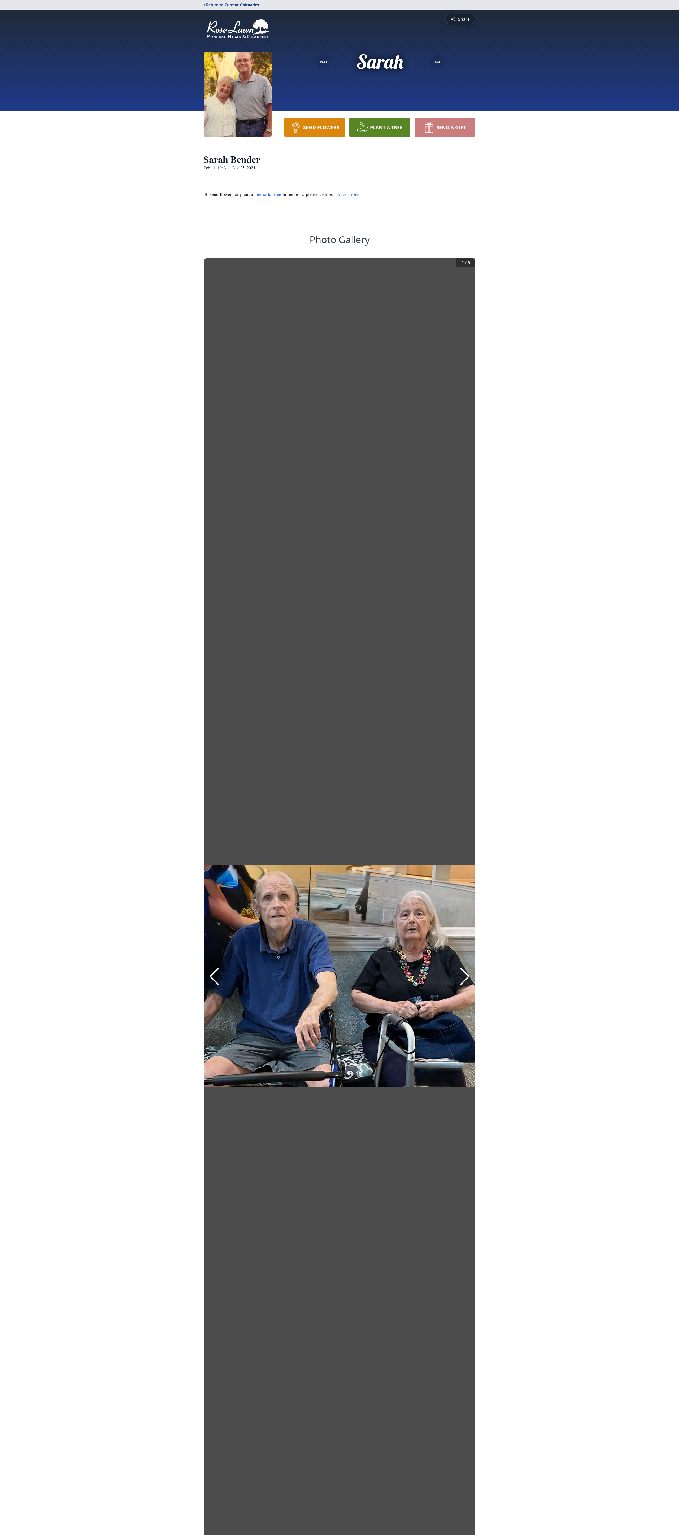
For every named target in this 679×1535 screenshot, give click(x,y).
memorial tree (267, 194)
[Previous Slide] (214, 976)
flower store (347, 194)
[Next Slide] (464, 976)
